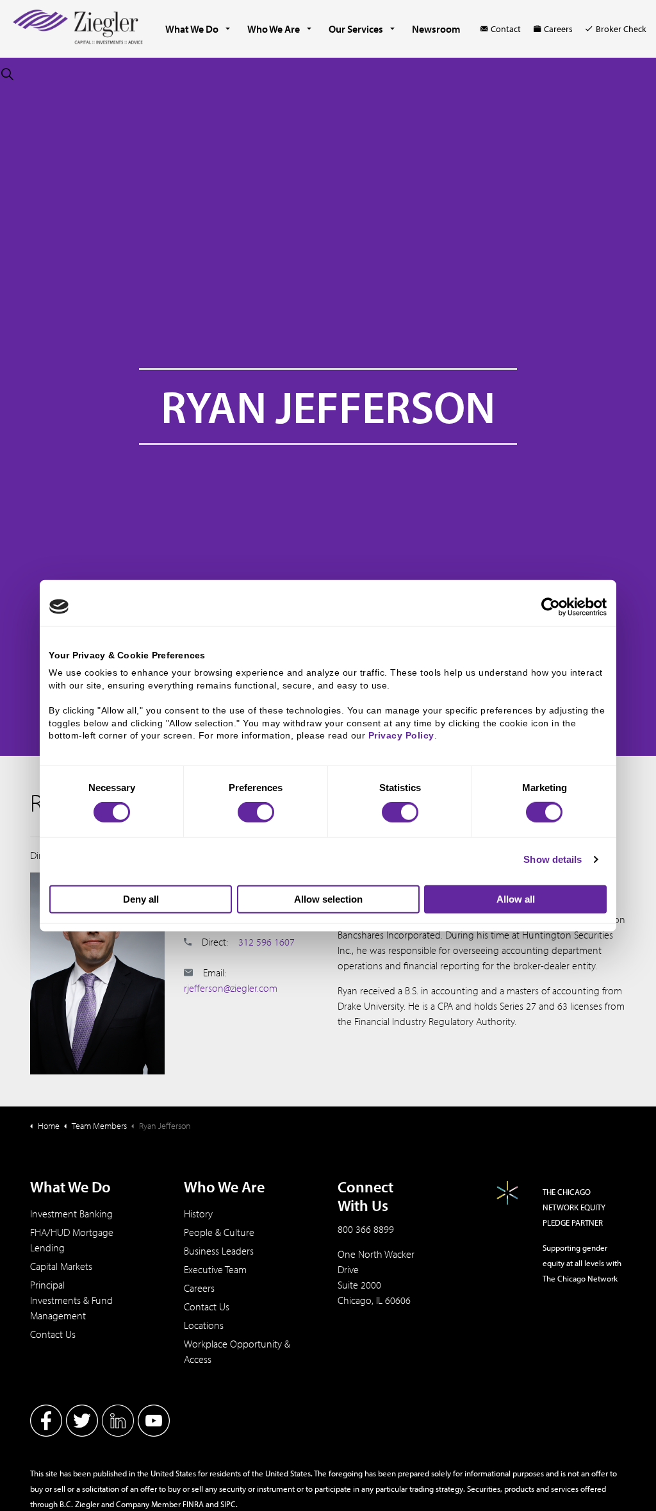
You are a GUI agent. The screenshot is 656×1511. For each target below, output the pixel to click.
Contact (506, 29)
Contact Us (53, 1334)
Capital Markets (61, 1266)
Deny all (141, 899)
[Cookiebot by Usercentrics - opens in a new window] (551, 606)
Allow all (515, 899)
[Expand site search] (7, 74)
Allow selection (328, 899)
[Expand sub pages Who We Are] (309, 29)
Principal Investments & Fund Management (71, 1300)
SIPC (228, 1504)
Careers (558, 29)
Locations (204, 1325)
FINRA (193, 1504)
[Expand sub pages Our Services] (392, 29)
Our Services (356, 28)
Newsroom (436, 28)
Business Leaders (219, 1250)
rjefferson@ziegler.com (230, 987)
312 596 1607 (266, 941)
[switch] (256, 812)
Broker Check (621, 29)
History (198, 1213)
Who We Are (273, 28)
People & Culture (219, 1232)
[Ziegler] (78, 29)
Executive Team (215, 1269)
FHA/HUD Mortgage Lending (71, 1240)
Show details (552, 859)
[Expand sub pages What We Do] (228, 29)
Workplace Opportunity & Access (237, 1351)
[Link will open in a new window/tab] (46, 1421)
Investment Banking (71, 1213)
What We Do (191, 28)
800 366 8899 (366, 1229)
